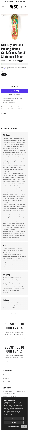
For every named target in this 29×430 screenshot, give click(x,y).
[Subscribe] (24, 339)
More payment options (14, 94)
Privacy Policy (8, 414)
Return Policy (6, 378)
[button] (3, 7)
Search (5, 374)
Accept (14, 418)
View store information (9, 102)
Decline (14, 422)
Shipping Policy (7, 381)
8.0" (4, 74)
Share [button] (4, 113)
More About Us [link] (14, 313)
